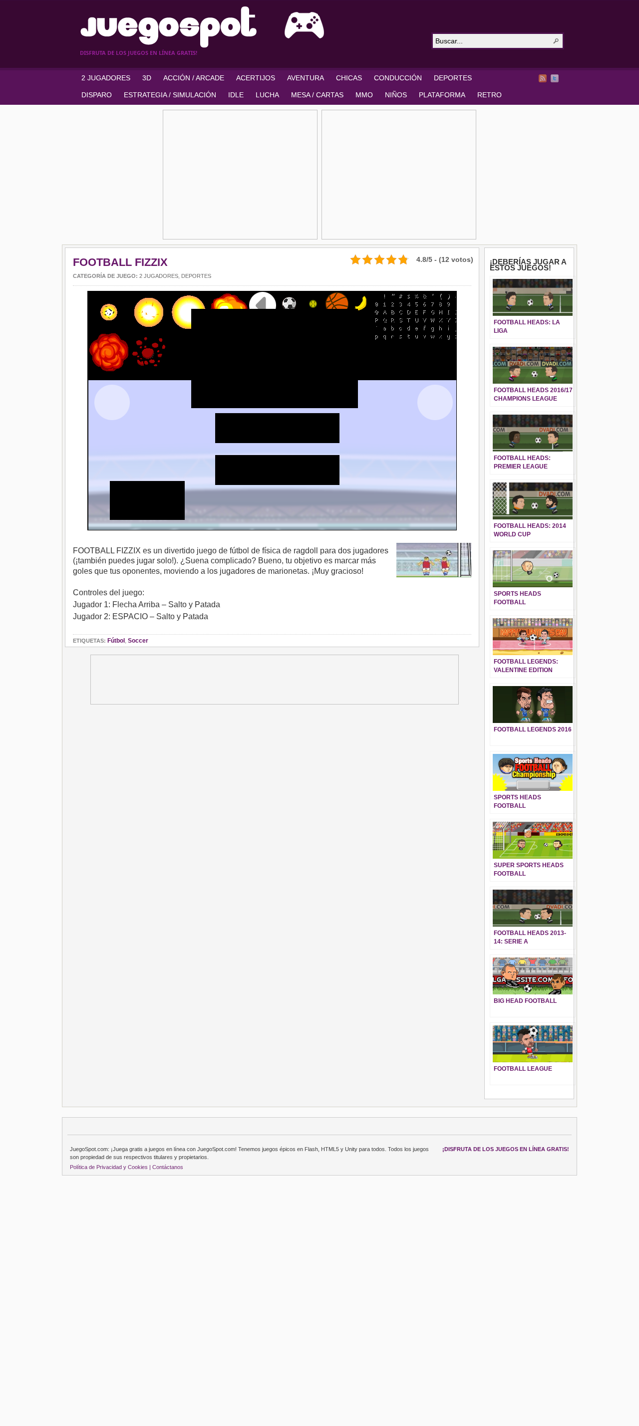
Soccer (138, 640)
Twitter (555, 78)
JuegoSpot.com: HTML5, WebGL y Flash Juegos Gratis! (249, 26)
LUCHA (267, 95)
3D (146, 78)
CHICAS (349, 78)
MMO (364, 95)
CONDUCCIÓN (398, 78)
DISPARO (96, 95)
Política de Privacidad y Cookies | (110, 1167)
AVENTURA (305, 78)
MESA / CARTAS (317, 95)
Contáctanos (167, 1167)
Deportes (196, 276)
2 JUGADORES (105, 78)
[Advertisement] (240, 174)
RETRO (489, 95)
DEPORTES (453, 78)
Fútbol (116, 640)
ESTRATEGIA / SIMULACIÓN (170, 95)
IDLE (236, 95)
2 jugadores (158, 276)
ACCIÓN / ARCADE (193, 78)
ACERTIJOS (255, 78)
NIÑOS (396, 95)
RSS (543, 78)
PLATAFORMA (442, 95)
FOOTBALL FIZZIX (120, 262)
